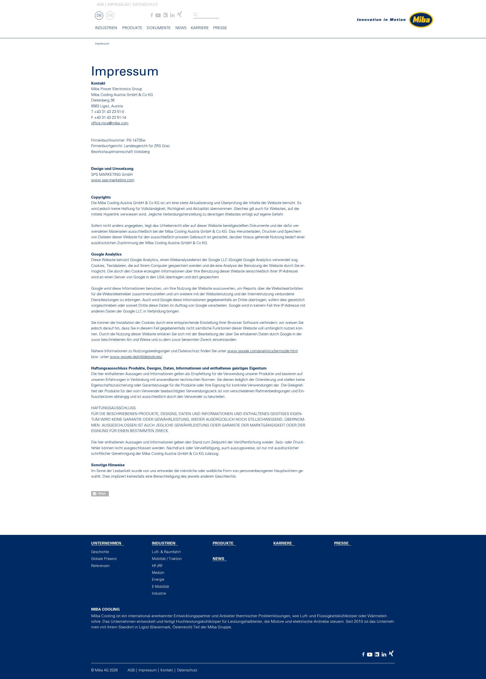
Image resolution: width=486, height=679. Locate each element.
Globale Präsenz (104, 559)
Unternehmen (106, 543)
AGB (100, 5)
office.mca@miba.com (109, 123)
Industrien (106, 28)
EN (110, 15)
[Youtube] (158, 16)
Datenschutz (145, 5)
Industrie (159, 593)
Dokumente (159, 28)
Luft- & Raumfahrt (166, 552)
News (181, 28)
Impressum (118, 5)
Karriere (200, 28)
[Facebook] (152, 16)
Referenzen (100, 566)
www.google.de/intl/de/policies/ (136, 357)
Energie (158, 579)
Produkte (132, 28)
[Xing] (179, 16)
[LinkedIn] (172, 16)
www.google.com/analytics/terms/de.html (262, 351)
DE (99, 15)
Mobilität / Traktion (167, 559)
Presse (220, 28)
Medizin (158, 573)
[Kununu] (165, 16)
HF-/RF (157, 566)
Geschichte (100, 552)
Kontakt (166, 670)
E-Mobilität (160, 587)
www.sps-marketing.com (112, 180)
